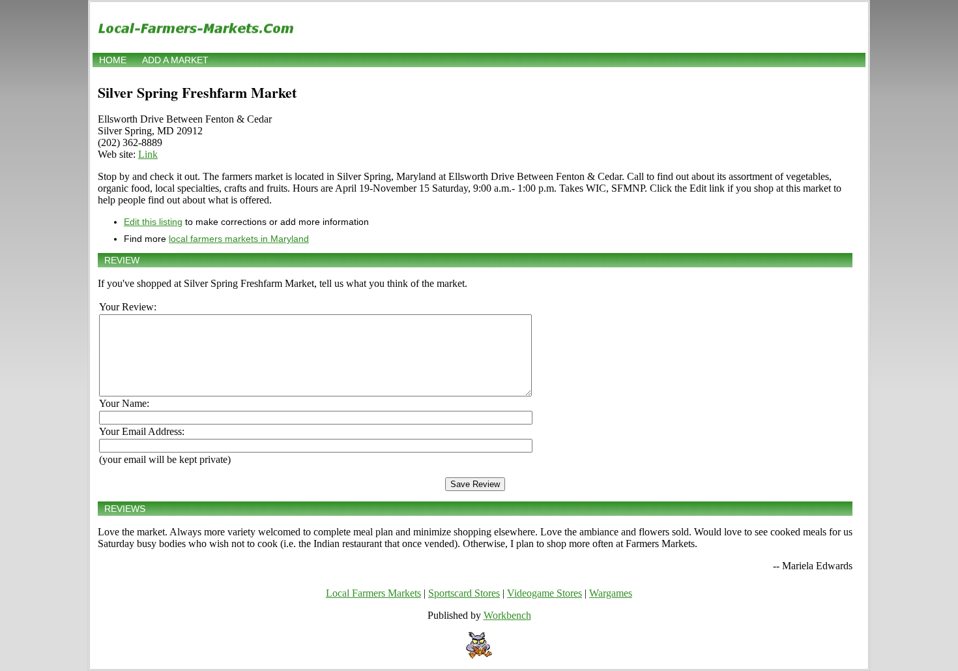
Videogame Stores (544, 593)
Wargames (610, 593)
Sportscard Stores (464, 593)
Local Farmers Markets (373, 593)
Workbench (507, 615)
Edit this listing (153, 221)
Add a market (175, 60)
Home (112, 60)
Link (148, 154)
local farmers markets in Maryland (239, 238)
